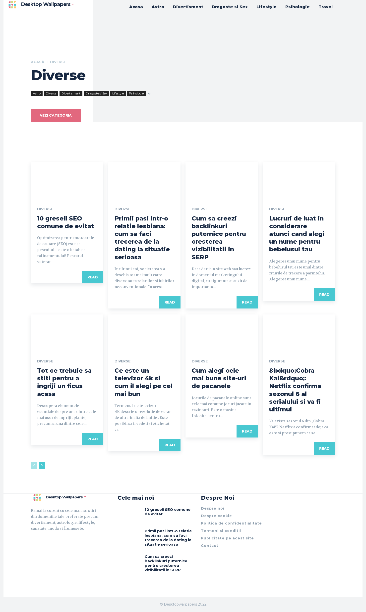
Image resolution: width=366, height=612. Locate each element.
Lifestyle (118, 93)
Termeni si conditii (221, 530)
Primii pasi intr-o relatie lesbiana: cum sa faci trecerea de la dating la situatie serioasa (168, 537)
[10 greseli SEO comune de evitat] (67, 180)
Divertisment (70, 93)
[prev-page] (34, 465)
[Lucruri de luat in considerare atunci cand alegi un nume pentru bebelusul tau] (299, 180)
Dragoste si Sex (96, 93)
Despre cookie (216, 516)
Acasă (37, 62)
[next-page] (42, 465)
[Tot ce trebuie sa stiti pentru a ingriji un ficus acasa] (67, 332)
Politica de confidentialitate (231, 523)
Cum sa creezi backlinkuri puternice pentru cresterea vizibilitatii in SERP (166, 563)
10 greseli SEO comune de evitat (167, 511)
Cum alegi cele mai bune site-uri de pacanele (219, 378)
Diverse (51, 93)
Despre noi (212, 508)
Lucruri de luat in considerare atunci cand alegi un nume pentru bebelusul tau (296, 234)
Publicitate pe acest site (227, 538)
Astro (37, 93)
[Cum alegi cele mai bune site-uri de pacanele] (221, 332)
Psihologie (136, 93)
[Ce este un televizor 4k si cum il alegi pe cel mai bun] (144, 332)
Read (92, 277)
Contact (209, 545)
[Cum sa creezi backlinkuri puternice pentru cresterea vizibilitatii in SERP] (221, 180)
